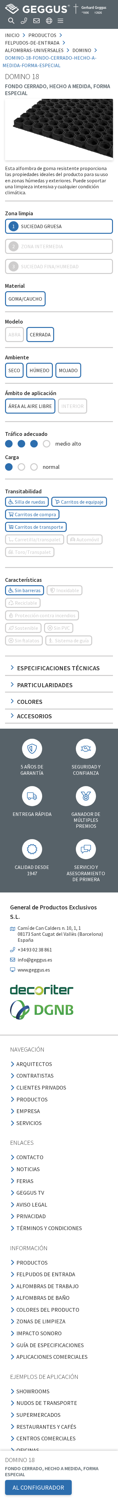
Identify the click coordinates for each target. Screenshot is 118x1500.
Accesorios (34, 716)
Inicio (12, 35)
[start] (55, 9)
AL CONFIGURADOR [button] (38, 1487)
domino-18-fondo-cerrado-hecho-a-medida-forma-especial (50, 61)
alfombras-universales (34, 50)
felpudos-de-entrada (32, 43)
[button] (11, 20)
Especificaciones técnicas (58, 668)
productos (42, 35)
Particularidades (45, 685)
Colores (29, 701)
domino (81, 50)
